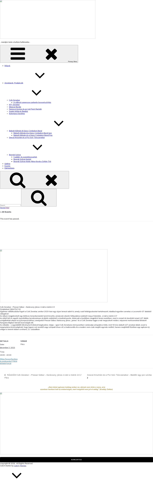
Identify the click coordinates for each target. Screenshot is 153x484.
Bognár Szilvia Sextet (22, 159)
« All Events (5, 212)
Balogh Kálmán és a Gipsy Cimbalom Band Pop (32, 135)
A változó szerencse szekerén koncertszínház (32, 102)
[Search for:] (10, 205)
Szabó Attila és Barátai (18, 111)
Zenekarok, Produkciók (13, 83)
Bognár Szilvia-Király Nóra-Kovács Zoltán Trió (32, 161)
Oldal (7, 208)
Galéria (7, 163)
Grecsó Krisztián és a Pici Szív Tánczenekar (27, 137)
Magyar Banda (15, 107)
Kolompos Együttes (17, 113)
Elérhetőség (9, 168)
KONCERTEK (76, 460)
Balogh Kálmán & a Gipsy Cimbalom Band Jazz (32, 133)
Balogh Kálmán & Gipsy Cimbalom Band (25, 131)
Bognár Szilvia (15, 155)
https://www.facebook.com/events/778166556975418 (9, 361)
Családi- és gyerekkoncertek (25, 157)
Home (2, 208)
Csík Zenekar (14, 100)
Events (7, 166)
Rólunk (7, 66)
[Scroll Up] (17, 483)
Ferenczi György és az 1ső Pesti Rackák (25, 109)
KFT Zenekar (14, 104)
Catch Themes (20, 466)
